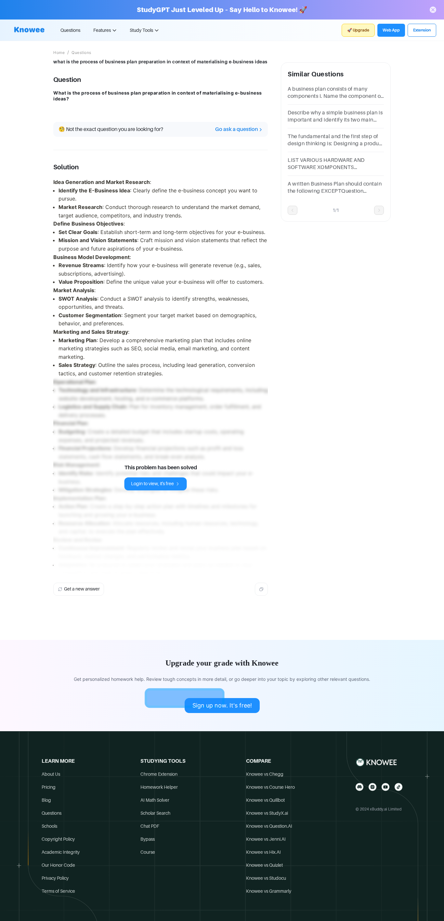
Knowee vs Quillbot (265, 800)
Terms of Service (58, 891)
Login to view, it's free (152, 483)
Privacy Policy (55, 878)
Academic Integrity (61, 852)
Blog (46, 800)
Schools (49, 826)
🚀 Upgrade (358, 30)
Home (59, 52)
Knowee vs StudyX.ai (267, 813)
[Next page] (379, 210)
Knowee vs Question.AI (269, 826)
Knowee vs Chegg (264, 774)
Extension (422, 30)
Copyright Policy (58, 839)
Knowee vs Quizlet (264, 865)
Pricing (49, 787)
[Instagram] (372, 787)
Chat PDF (149, 826)
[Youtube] (385, 787)
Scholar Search (155, 813)
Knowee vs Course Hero (270, 787)
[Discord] (359, 787)
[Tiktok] (398, 787)
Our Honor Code (58, 865)
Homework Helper (159, 787)
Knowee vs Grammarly (268, 891)
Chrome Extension (158, 774)
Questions (70, 30)
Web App (391, 30)
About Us (51, 774)
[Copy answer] (261, 589)
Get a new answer (82, 588)
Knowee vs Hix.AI (263, 852)
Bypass (147, 839)
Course (147, 852)
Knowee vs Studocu (266, 878)
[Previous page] (292, 210)
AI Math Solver (154, 800)
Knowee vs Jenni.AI (266, 839)
